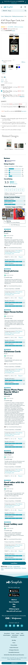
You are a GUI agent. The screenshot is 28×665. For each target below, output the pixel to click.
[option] (3, 69)
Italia (22, 633)
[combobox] (14, 10)
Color (18, 65)
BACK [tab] (16, 34)
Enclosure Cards (17, 568)
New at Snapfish (14, 602)
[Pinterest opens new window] (15, 625)
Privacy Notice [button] (14, 645)
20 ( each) (12, 104)
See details (24, 111)
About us (14, 599)
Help (14, 606)
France (13, 633)
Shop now (16, 2)
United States (15, 635)
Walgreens (22, 96)
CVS (4, 97)
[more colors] (17, 69)
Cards (2, 16)
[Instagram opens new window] (11, 625)
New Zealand (14, 637)
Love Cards (10, 566)
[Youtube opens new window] (19, 625)
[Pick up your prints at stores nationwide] (7, 618)
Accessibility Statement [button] (14, 652)
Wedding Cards (8, 16)
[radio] (17, 67)
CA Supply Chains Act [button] (14, 650)
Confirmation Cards (8, 568)
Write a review (18, 27)
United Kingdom (7, 635)
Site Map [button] (14, 640)
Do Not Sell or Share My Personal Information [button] (14, 654)
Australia (22, 635)
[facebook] (7, 625)
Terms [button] (14, 642)
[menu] (23, 62)
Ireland (17, 633)
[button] (1, 6)
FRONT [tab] (12, 34)
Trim (2, 77)
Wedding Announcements (17, 16)
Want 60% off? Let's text (14, 611)
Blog (14, 604)
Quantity (3, 101)
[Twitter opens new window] (22, 625)
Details (13, 30)
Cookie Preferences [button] (14, 647)
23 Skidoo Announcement (19, 149)
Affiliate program (14, 609)
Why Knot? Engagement (9, 149)
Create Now (14, 663)
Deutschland (7, 633)
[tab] (14, 60)
